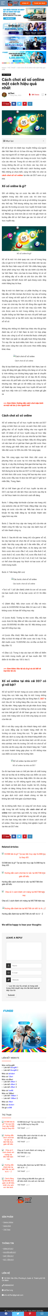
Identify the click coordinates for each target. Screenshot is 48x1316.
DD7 (42, 699)
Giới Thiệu (27, 1311)
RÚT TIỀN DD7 (8, 1260)
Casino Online (8, 1222)
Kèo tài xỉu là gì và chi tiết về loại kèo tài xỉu (22, 669)
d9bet (13, 1082)
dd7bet (11, 93)
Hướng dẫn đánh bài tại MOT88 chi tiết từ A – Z (22, 914)
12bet (10, 1076)
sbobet (11, 1105)
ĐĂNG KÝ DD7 (8, 1249)
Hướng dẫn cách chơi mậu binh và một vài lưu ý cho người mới (23, 404)
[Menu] (3, 3)
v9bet (10, 1102)
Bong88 (14, 1067)
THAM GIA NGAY (39, 3)
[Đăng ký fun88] (24, 1030)
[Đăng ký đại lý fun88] (24, 14)
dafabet (11, 1074)
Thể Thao (6, 1230)
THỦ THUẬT (11, 68)
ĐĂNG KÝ (25, 3)
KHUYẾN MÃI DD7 (9, 1252)
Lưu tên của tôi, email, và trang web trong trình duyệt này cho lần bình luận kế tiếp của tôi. (23, 988)
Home (4, 68)
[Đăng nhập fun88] (24, 57)
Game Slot (7, 1226)
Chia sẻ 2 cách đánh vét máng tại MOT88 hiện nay (23, 901)
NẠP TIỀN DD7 (8, 1256)
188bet (13, 1096)
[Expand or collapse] (43, 141)
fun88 (10, 1090)
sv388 (9, 1108)
